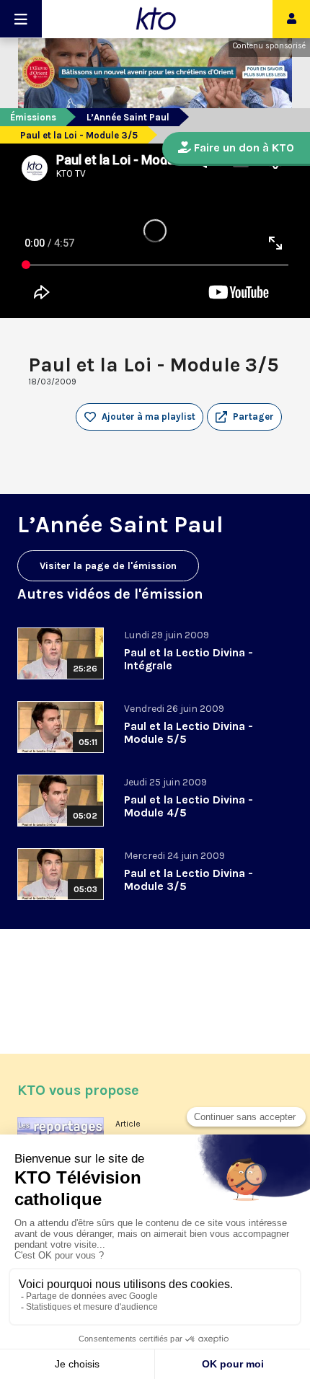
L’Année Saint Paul (128, 117)
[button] (244, 417)
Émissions (33, 117)
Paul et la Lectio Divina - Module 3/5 (188, 879)
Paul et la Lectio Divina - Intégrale (188, 659)
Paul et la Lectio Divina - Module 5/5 (188, 732)
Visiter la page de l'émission (108, 566)
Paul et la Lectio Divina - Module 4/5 (188, 806)
